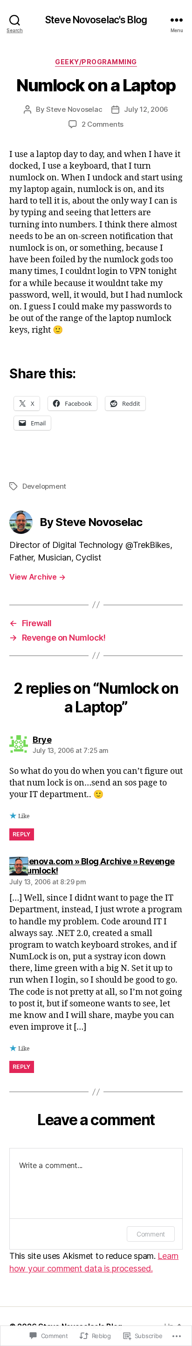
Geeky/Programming (96, 62)
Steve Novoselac (74, 109)
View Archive (37, 576)
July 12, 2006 (146, 109)
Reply (22, 834)
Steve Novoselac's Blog (96, 20)
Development (44, 486)
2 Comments (102, 124)
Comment (151, 1234)
